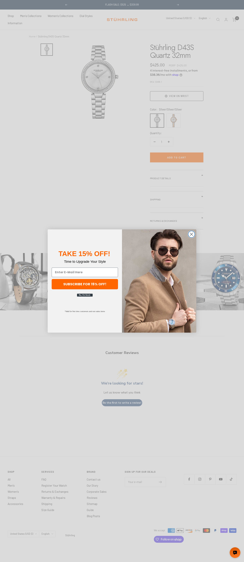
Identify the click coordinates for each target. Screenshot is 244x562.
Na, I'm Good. (85, 295)
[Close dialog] (191, 234)
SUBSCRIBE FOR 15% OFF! (84, 284)
